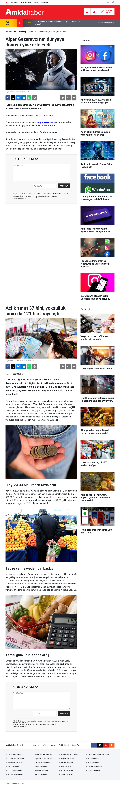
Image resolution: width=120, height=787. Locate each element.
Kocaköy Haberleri (15, 774)
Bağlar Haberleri (67, 758)
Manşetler (14, 2)
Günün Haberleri (26, 2)
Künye (45, 745)
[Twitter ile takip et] (100, 745)
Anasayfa (12, 32)
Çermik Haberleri (95, 766)
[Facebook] (8, 97)
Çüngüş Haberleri (15, 770)
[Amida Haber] (25, 11)
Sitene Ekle (44, 2)
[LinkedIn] (23, 97)
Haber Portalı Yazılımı (17, 783)
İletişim (53, 745)
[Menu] (87, 12)
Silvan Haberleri (41, 774)
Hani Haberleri (13, 766)
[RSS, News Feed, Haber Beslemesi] (111, 745)
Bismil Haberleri (41, 770)
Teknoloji (22, 32)
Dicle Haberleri (67, 770)
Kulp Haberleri (93, 762)
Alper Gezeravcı (46, 122)
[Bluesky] (18, 97)
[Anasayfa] (7, 2)
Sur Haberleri (93, 758)
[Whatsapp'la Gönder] (29, 97)
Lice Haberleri (67, 762)
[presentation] (14, 22)
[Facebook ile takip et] (94, 745)
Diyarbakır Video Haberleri (98, 754)
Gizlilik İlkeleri (64, 745)
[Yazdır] (34, 97)
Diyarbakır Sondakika (69, 754)
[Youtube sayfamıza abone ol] (106, 745)
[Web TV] (107, 2)
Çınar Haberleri (67, 774)
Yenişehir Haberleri (15, 762)
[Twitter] (13, 97)
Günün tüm (106, 23)
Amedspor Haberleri (16, 758)
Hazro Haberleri (41, 766)
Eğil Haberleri (66, 766)
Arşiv (36, 2)
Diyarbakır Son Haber (43, 758)
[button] (62, 97)
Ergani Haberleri (94, 770)
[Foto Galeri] (113, 2)
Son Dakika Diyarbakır (43, 754)
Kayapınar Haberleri (43, 762)
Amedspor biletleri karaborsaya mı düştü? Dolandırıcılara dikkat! (58, 22)
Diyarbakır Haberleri (16, 754)
